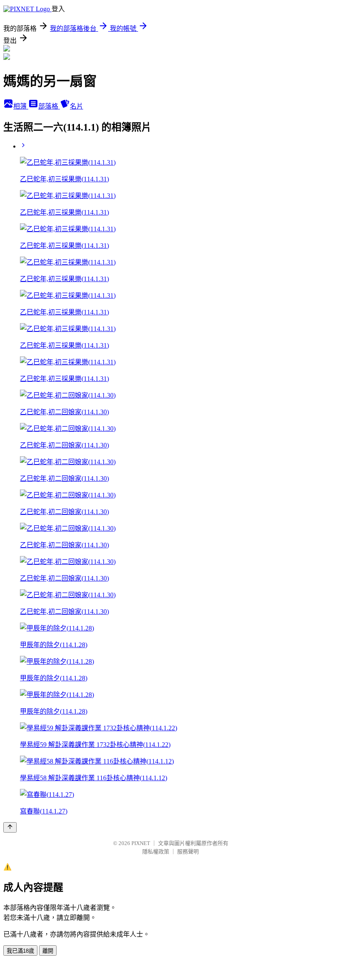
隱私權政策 (155, 851)
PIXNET (140, 843)
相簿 (20, 106)
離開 (47, 951)
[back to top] (10, 827)
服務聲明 (188, 851)
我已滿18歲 (20, 951)
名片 (76, 106)
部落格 (49, 106)
